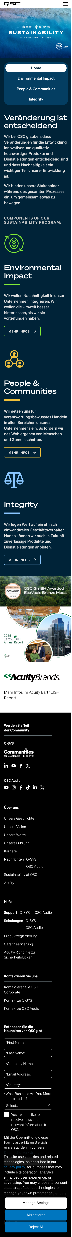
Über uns (11, 807)
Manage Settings (35, 1203)
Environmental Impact (36, 78)
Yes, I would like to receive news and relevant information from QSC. (31, 1122)
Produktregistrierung (20, 936)
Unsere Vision (15, 826)
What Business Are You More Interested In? (27, 1096)
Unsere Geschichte (19, 818)
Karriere (10, 851)
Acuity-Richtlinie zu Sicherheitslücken (28, 955)
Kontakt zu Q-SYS (18, 1000)
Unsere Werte (15, 835)
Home (36, 68)
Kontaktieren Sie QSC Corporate (21, 989)
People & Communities (36, 88)
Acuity (9, 882)
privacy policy (14, 1167)
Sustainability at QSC (20, 874)
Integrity (36, 99)
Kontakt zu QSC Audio (21, 1008)
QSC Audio (12, 780)
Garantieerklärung (18, 944)
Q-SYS (9, 743)
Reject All (35, 1227)
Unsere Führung (17, 843)
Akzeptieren (35, 1215)
